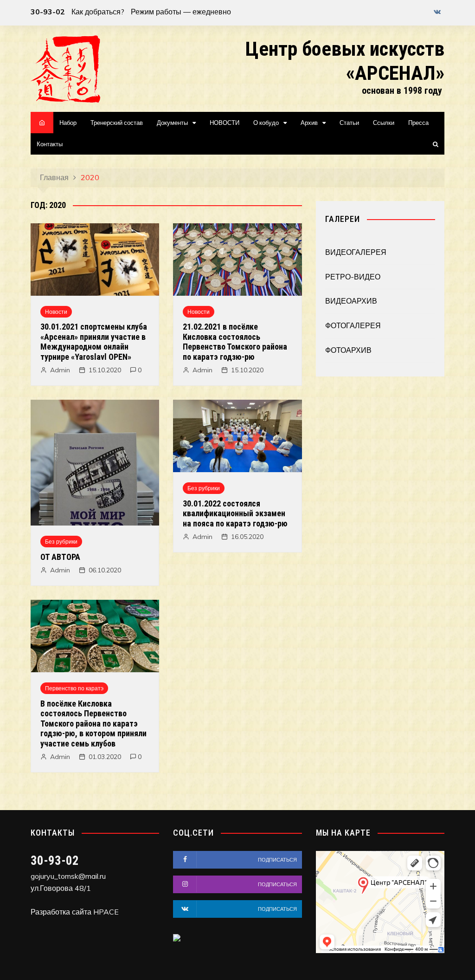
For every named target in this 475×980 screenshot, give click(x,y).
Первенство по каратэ (74, 688)
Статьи (349, 122)
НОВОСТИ (224, 122)
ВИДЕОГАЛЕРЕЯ (355, 252)
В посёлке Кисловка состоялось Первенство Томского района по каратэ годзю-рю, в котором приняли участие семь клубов (93, 723)
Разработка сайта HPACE (75, 911)
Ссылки (383, 122)
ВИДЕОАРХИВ (351, 300)
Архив (309, 122)
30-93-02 (48, 11)
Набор (68, 122)
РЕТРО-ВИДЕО (352, 276)
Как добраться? (97, 11)
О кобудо (266, 122)
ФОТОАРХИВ (348, 350)
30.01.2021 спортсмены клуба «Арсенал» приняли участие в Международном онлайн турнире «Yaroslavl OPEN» (93, 342)
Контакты (50, 144)
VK (437, 12)
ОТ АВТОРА (60, 557)
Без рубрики (61, 541)
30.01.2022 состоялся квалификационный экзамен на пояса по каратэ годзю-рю (235, 513)
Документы (172, 122)
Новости (56, 311)
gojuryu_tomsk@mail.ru (68, 876)
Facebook (422, 14)
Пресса (418, 122)
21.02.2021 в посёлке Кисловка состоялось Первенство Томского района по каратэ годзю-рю (235, 342)
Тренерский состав (116, 122)
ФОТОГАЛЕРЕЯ (353, 325)
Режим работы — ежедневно (181, 11)
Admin (60, 370)
